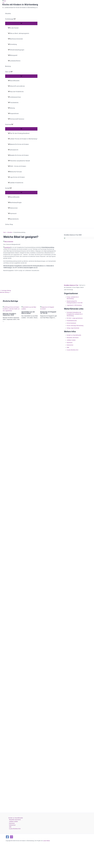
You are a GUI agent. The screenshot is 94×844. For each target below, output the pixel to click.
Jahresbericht (14, 150)
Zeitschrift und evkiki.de (17, 86)
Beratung (8, 66)
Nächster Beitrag (5, 292)
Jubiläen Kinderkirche (16, 182)
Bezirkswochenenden (16, 39)
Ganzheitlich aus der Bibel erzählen (28, 312)
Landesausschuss (15, 97)
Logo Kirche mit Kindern (17, 177)
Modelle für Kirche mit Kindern (19, 155)
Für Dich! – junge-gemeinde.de (75, 318)
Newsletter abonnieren (73, 337)
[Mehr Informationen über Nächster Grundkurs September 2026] (11, 310)
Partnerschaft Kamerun (17, 119)
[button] (15, 19)
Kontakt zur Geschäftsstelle (74, 335)
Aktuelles (8, 13)
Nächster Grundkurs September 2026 (9, 314)
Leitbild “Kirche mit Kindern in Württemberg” (23, 139)
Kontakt (7, 188)
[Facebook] (7, 838)
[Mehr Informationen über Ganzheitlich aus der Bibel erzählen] (29, 308)
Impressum (13, 213)
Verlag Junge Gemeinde (73, 328)
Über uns (8, 72)
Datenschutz (14, 208)
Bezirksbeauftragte (16, 202)
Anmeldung (13, 44)
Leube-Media (46, 840)
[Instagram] (11, 838)
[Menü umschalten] (21, 23)
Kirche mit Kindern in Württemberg (20, 4)
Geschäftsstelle (14, 80)
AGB (68, 347)
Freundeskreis (14, 102)
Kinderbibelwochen (72, 320)
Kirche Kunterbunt (71, 323)
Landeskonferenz (15, 61)
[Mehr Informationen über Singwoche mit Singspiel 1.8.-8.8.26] (48, 308)
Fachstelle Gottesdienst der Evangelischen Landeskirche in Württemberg (75, 314)
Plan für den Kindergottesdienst (19, 133)
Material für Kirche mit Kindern (19, 144)
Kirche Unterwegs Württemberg (75, 325)
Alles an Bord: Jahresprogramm (19, 33)
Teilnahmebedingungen (17, 50)
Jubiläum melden (71, 340)
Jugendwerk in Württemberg (74, 305)
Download (8, 124)
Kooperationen (14, 113)
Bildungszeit (13, 55)
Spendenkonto (14, 219)
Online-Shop (9, 224)
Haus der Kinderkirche (17, 91)
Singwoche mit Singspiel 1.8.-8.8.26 (48, 312)
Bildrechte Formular (16, 171)
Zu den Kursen (14, 28)
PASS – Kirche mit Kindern (18, 166)
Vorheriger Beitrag (5, 290)
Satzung (12, 108)
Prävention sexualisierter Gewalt (20, 161)
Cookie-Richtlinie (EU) (72, 350)
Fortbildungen (9, 19)
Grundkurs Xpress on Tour (71, 285)
